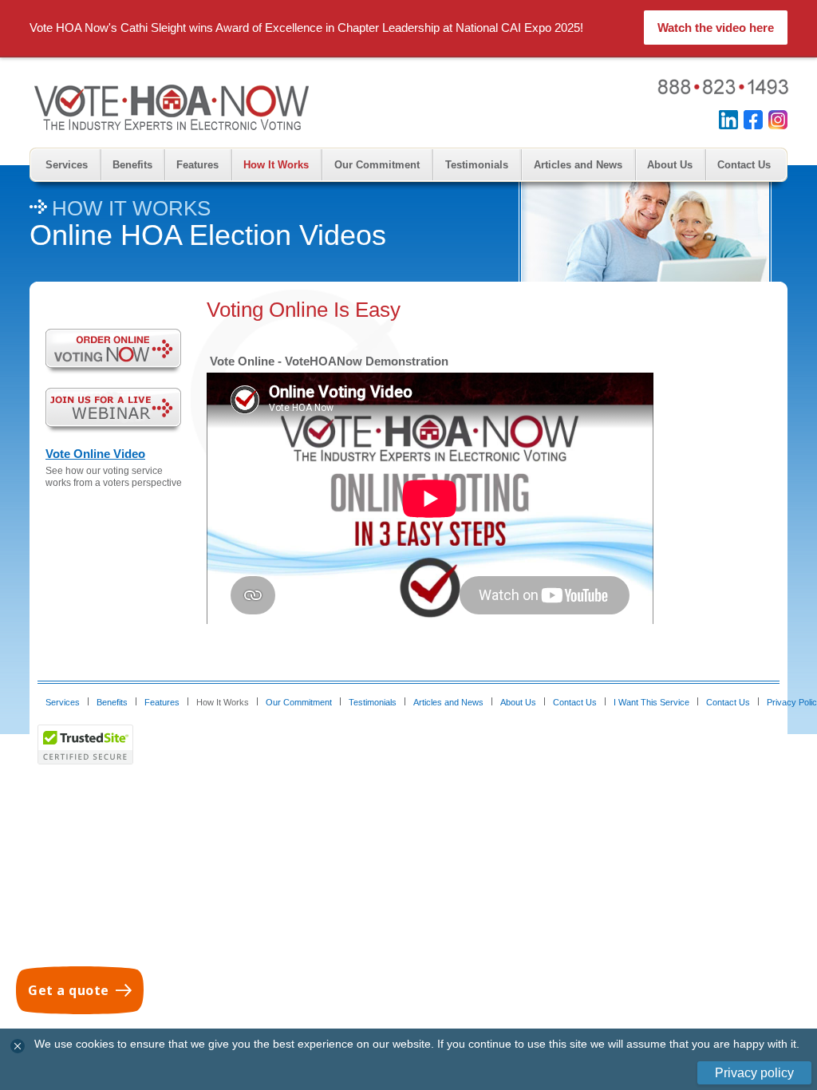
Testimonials (476, 165)
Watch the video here (715, 27)
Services (66, 165)
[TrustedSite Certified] (85, 744)
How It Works (276, 165)
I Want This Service (651, 702)
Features (197, 165)
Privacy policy (754, 1073)
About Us (670, 165)
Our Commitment (377, 165)
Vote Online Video (95, 453)
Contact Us (744, 165)
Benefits (132, 165)
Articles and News (578, 165)
